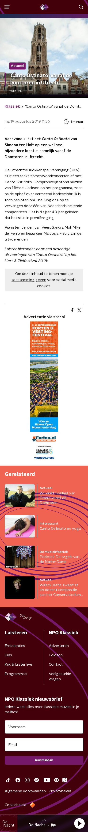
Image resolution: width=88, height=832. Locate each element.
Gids (8, 655)
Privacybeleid (60, 791)
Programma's (16, 674)
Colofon (56, 655)
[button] (79, 823)
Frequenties (15, 646)
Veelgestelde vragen (60, 676)
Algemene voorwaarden (25, 791)
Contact (56, 664)
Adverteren (59, 646)
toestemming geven (28, 280)
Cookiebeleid (15, 805)
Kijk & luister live (18, 664)
